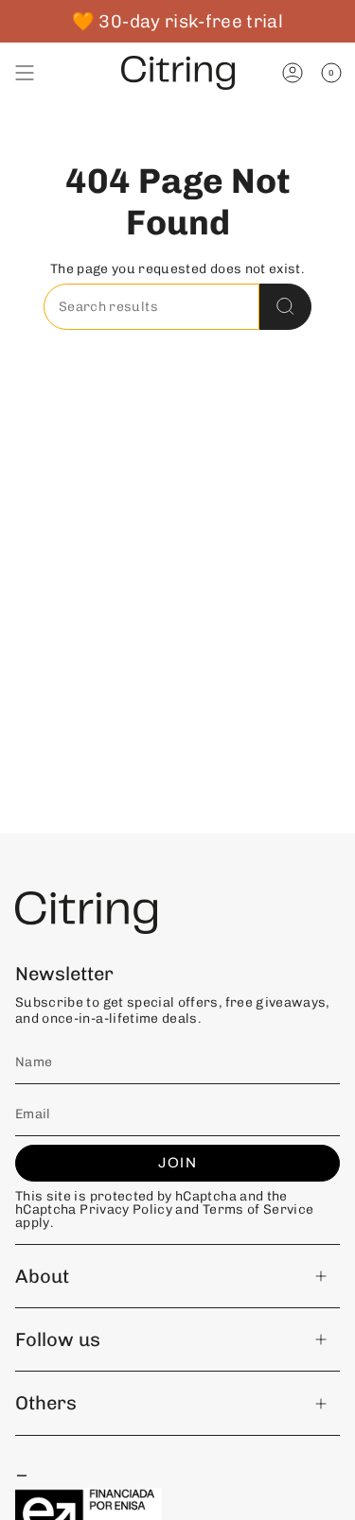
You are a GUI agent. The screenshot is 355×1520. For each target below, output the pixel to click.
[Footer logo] (86, 912)
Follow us (57, 1339)
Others (46, 1402)
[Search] (285, 307)
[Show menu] (25, 73)
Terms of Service (258, 1209)
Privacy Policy (126, 1209)
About (42, 1276)
